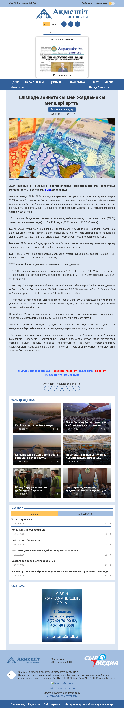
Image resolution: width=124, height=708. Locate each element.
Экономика (77, 82)
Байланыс (88, 3)
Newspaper (18, 87)
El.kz (47, 189)
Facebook (58, 370)
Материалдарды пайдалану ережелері (88, 704)
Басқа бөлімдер (99, 87)
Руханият (55, 82)
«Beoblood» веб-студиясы (62, 695)
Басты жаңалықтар (62, 109)
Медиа (108, 82)
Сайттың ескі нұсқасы (62, 688)
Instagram (71, 370)
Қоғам (15, 82)
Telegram (100, 370)
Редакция (34, 704)
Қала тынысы (34, 82)
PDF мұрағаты (62, 75)
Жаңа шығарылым (64, 39)
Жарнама (101, 3)
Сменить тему (112, 3)
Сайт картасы (52, 704)
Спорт (95, 82)
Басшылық (18, 704)
